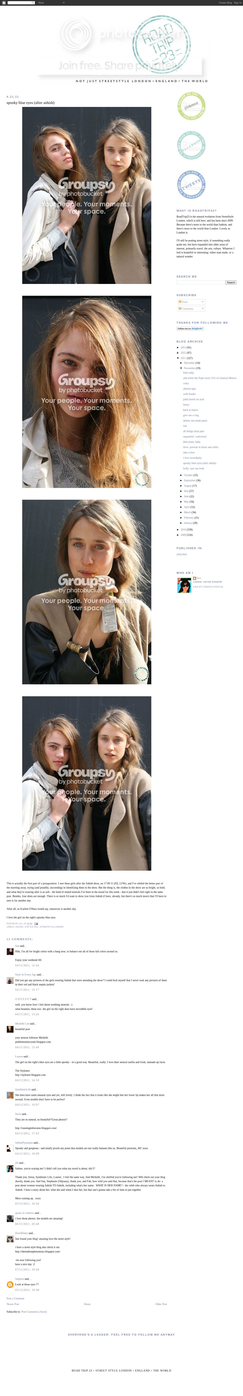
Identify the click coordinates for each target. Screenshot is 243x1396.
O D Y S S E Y (23, 999)
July (186, 491)
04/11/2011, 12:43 (27, 965)
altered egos (189, 388)
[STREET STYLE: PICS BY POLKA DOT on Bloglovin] (190, 329)
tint (185, 425)
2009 (184, 535)
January (188, 523)
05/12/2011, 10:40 (27, 1289)
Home (87, 1304)
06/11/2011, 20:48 (27, 1224)
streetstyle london (52, 927)
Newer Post (13, 1304)
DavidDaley (21, 1233)
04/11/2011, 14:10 (27, 1080)
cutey (186, 383)
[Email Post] (36, 924)
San (17, 946)
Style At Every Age (25, 974)
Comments (187, 308)
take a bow (189, 452)
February (189, 517)
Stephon (19, 1278)
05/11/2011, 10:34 (27, 1203)
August (188, 485)
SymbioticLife (23, 1089)
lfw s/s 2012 (32, 927)
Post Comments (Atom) (34, 1311)
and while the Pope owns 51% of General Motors (209, 378)
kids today (188, 372)
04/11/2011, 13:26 (27, 1014)
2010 (184, 529)
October (188, 475)
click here (182, 554)
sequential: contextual (194, 436)
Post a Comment (15, 1298)
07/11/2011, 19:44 (27, 1269)
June (186, 496)
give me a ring (191, 415)
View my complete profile (208, 587)
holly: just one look (193, 468)
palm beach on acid (193, 399)
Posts (184, 301)
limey (186, 404)
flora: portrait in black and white (200, 447)
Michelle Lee (22, 1023)
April (187, 507)
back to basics (190, 410)
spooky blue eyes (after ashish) (30, 103)
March (188, 512)
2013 (184, 347)
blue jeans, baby (191, 441)
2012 (184, 352)
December (190, 362)
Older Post (161, 1304)
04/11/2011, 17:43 (27, 1133)
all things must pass (193, 431)
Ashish (19, 927)
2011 (184, 358)
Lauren (19, 1056)
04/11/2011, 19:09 (27, 1153)
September (190, 480)
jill (16, 1162)
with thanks (189, 394)
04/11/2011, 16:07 (27, 1104)
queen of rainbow (24, 1213)
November (190, 368)
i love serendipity (192, 457)
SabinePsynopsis (24, 1142)
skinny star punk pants (195, 420)
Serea (18, 1114)
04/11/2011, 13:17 (27, 989)
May (186, 501)
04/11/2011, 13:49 (27, 1047)
